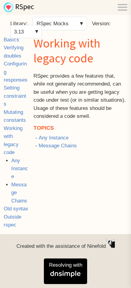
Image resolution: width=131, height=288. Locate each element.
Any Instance (19, 169)
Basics (11, 40)
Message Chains (58, 146)
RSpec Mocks (53, 23)
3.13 (19, 31)
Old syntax (16, 209)
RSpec (24, 7)
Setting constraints (15, 96)
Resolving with (65, 265)
